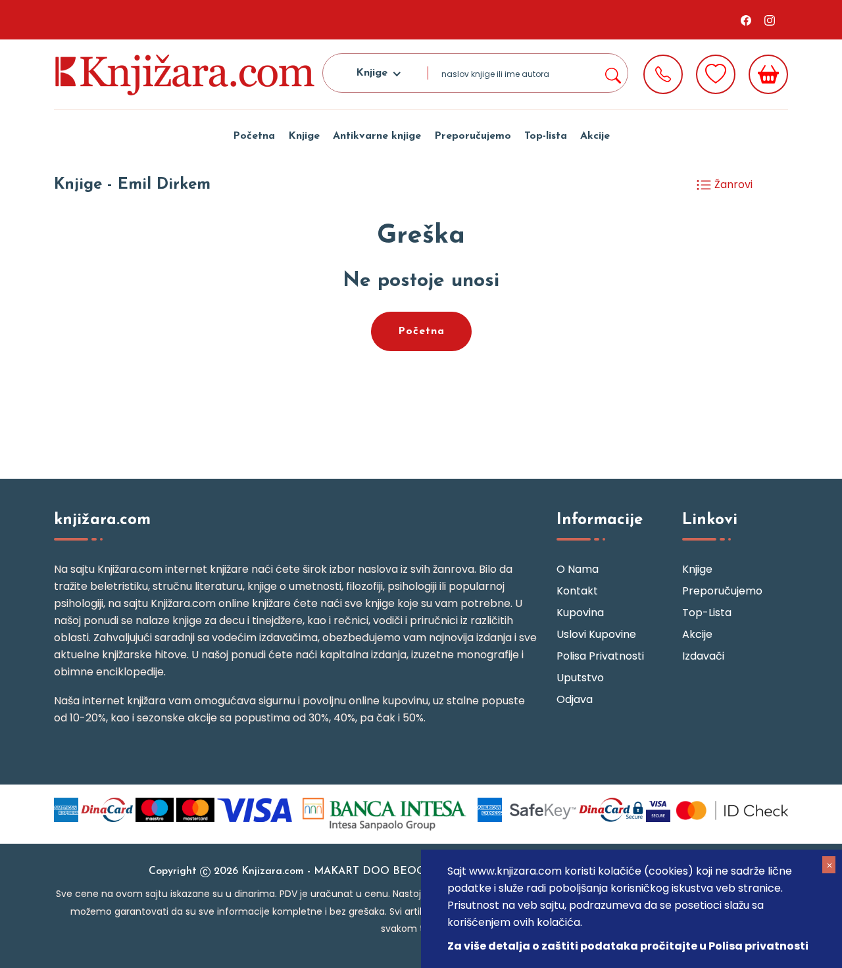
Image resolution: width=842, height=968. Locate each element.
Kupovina (580, 612)
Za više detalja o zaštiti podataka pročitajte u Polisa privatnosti (627, 946)
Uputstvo (580, 677)
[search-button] (612, 73)
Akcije (595, 136)
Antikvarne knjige (377, 136)
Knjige (304, 136)
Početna (254, 136)
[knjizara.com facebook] (746, 19)
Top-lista (545, 136)
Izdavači (703, 656)
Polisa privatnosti (600, 656)
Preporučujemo (472, 136)
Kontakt (577, 590)
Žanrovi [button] (732, 184)
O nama (578, 569)
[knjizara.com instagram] (769, 19)
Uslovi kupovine (596, 634)
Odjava (575, 699)
